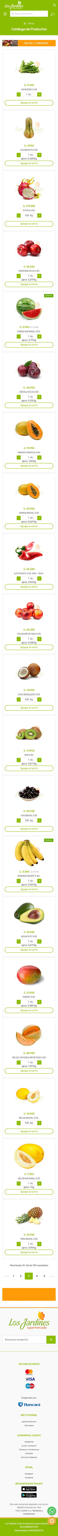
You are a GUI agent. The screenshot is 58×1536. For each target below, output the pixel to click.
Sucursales (29, 1426)
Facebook (29, 1478)
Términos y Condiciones (29, 1450)
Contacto (29, 1454)
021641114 (29, 1442)
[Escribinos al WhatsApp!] (51, 1511)
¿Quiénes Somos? (29, 1422)
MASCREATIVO (36, 1530)
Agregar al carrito (29, 102)
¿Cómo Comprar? (29, 1446)
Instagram (29, 1474)
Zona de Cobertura (29, 1457)
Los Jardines (11, 1523)
